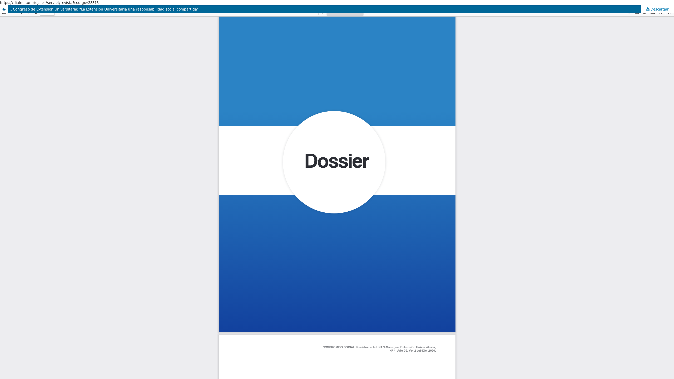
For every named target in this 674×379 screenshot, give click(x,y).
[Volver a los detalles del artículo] (4, 9)
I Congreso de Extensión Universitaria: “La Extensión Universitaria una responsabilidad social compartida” (105, 9)
